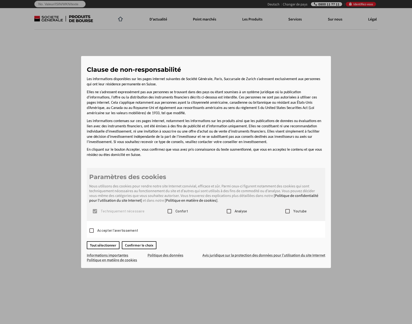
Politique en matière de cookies (112, 259)
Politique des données (165, 255)
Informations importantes (107, 255)
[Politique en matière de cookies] (191, 200)
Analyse (241, 211)
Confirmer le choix (139, 245)
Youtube (300, 211)
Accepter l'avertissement (117, 230)
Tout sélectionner (103, 245)
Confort (181, 211)
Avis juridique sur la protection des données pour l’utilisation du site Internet (263, 255)
